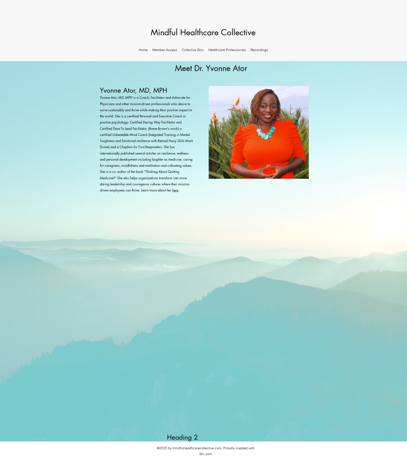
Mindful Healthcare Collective (204, 32)
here (175, 190)
